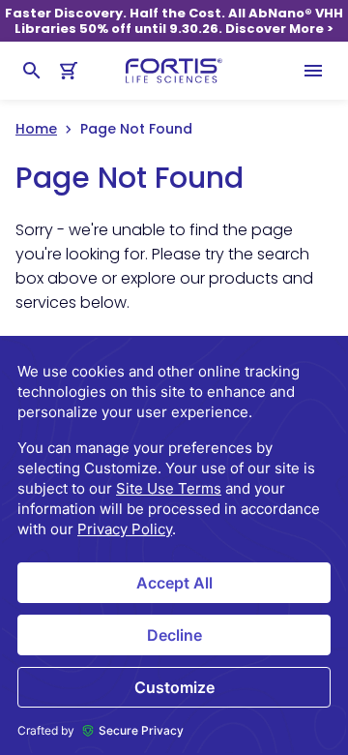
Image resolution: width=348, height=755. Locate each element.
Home (36, 128)
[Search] (31, 70)
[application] (174, 545)
